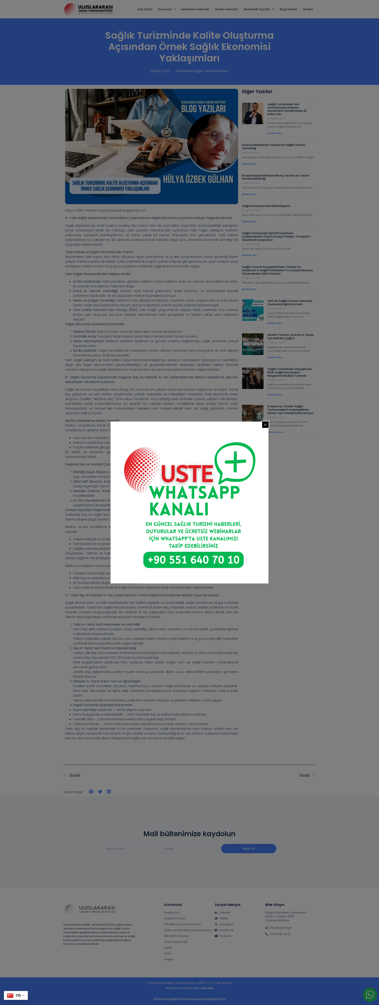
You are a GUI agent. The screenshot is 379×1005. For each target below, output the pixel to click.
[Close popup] (265, 425)
